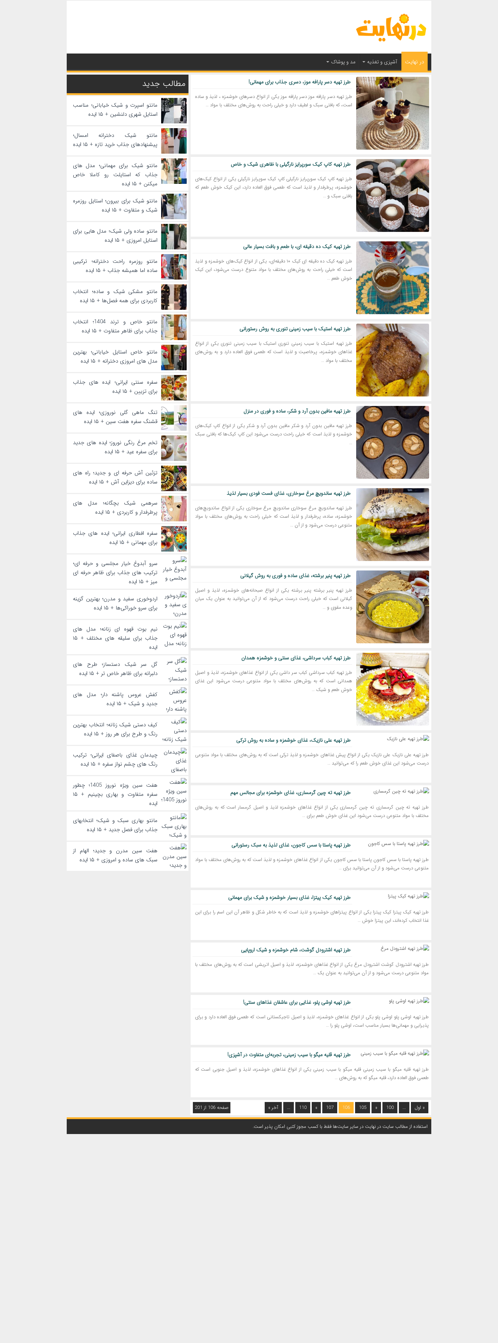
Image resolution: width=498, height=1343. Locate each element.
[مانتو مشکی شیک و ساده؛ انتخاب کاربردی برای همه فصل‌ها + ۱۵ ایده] (174, 308)
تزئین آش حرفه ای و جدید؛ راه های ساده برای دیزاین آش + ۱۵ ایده (115, 477)
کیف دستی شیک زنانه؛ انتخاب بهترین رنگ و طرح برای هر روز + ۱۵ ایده (115, 729)
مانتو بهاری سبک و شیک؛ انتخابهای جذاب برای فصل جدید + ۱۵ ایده (115, 825)
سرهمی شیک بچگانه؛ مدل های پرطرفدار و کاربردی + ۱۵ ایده (115, 508)
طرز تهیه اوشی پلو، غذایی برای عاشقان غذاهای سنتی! (297, 1002)
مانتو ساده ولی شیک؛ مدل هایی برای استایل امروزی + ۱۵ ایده (115, 236)
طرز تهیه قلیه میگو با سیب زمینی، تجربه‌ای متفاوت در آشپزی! (289, 1055)
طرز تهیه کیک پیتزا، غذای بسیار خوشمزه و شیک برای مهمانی (289, 897)
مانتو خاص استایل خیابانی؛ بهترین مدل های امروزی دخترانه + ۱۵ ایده (115, 357)
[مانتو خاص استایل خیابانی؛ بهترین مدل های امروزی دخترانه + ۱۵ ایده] (174, 368)
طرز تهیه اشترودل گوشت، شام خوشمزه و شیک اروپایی (296, 950)
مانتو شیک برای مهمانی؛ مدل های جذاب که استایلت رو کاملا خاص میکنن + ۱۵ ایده (115, 174)
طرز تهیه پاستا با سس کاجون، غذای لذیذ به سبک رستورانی (291, 845)
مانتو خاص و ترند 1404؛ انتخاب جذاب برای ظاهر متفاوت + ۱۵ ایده (115, 326)
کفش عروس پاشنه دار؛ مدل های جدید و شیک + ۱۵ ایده (115, 699)
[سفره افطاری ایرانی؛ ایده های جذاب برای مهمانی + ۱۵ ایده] (174, 550)
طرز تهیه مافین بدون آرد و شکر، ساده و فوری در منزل (297, 411)
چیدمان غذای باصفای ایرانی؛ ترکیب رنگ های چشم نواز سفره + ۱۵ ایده (115, 760)
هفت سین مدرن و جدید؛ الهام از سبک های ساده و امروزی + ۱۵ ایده (115, 855)
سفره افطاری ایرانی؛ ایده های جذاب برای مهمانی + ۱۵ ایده (115, 538)
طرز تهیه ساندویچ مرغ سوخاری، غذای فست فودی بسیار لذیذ (289, 493)
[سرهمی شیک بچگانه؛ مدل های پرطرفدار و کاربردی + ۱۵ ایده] (174, 520)
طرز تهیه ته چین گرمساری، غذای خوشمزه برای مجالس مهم (290, 793)
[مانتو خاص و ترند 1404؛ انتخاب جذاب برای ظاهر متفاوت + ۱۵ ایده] (174, 338)
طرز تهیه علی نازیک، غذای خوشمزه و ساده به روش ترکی (293, 740)
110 (303, 1107)
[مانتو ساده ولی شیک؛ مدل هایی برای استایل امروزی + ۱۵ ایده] (174, 248)
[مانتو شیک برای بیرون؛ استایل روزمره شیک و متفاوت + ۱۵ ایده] (174, 217)
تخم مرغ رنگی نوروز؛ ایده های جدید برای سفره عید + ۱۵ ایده (115, 447)
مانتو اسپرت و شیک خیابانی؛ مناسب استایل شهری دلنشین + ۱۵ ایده (115, 110)
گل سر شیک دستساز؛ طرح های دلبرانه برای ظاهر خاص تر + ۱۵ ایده (115, 669)
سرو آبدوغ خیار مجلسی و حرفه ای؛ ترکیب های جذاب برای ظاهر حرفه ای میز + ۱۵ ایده (115, 572)
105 (362, 1107)
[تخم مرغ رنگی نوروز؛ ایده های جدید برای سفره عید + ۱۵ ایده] (174, 459)
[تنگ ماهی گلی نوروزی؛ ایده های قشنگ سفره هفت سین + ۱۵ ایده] (174, 429)
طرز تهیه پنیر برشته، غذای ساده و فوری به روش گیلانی (295, 576)
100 (390, 1107)
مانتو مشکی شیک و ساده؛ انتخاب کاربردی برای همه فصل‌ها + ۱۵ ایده (115, 296)
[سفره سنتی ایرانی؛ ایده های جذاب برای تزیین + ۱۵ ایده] (174, 399)
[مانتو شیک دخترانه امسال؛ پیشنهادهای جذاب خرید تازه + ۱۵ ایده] (174, 152)
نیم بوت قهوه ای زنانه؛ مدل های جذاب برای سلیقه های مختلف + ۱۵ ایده (115, 638)
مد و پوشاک (343, 62)
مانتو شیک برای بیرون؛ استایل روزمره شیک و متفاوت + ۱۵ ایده (115, 205)
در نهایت (414, 62)
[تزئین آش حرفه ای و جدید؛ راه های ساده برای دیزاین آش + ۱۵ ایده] (174, 489)
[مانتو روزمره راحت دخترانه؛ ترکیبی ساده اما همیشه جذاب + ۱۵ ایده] (174, 278)
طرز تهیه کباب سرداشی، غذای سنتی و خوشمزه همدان (296, 658)
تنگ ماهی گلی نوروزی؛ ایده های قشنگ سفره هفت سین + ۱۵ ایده (115, 417)
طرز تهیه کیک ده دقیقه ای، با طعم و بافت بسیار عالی (297, 246)
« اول (420, 1107)
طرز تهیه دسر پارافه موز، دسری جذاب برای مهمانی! (300, 82)
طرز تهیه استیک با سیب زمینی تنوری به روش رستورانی (295, 329)
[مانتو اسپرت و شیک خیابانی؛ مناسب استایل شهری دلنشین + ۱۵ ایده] (174, 122)
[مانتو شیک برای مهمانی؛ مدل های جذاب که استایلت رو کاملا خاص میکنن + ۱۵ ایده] (174, 182)
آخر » (273, 1107)
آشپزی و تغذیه (382, 62)
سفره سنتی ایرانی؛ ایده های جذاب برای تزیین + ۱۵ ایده (115, 387)
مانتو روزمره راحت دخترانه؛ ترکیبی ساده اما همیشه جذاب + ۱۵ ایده (115, 266)
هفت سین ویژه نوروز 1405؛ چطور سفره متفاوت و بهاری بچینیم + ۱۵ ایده (115, 794)
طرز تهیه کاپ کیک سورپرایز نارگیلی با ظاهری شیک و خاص (291, 164)
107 (330, 1107)
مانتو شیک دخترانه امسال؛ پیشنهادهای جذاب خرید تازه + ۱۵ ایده (115, 140)
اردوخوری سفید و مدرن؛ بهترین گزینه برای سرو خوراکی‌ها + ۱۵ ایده (115, 603)
